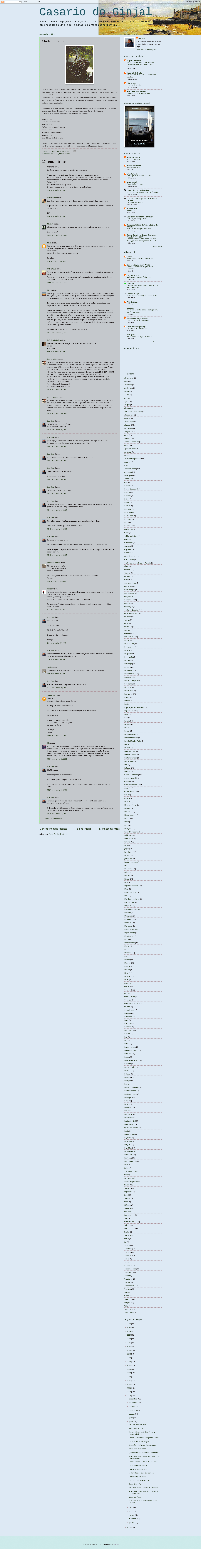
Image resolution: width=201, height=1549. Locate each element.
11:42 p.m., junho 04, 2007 (57, 479)
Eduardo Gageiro (131, 680)
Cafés (126, 532)
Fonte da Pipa (129, 751)
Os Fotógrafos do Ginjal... (138, 1469)
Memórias (128, 919)
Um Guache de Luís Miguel (139, 1441)
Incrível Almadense (131, 832)
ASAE (126, 465)
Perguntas (128, 1053)
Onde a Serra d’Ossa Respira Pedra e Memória (140, 268)
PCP (125, 1040)
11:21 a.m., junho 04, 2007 (57, 332)
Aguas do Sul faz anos (135, 184)
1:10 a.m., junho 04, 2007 (56, 261)
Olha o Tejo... (132, 83)
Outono (127, 1006)
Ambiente (128, 428)
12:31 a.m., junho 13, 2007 (57, 759)
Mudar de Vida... (135, 1497)
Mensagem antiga (109, 828)
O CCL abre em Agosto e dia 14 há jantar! (142, 192)
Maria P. (50, 224)
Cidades (55, 154)
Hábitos (127, 801)
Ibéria (126, 822)
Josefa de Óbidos (133, 159)
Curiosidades (129, 637)
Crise (126, 623)
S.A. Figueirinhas (130, 1171)
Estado (127, 697)
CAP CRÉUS (51, 269)
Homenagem (129, 815)
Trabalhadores (130, 1269)
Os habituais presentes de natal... (139, 93)
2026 (129, 1323)
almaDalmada (132, 174)
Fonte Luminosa (130, 758)
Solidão (127, 1225)
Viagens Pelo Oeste (134, 73)
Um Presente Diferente (138, 1465)
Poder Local (129, 1067)
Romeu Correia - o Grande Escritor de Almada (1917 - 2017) (141, 236)
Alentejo (127, 408)
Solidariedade (129, 1228)
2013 (129, 1373)
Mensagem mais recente (53, 828)
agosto (132, 1414)
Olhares (127, 990)
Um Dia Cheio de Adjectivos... (140, 1480)
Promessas (128, 1117)
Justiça (126, 855)
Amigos (127, 431)
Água (126, 401)
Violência (127, 1309)
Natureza (128, 976)
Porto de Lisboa (130, 1094)
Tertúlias (127, 1255)
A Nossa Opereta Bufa (137, 1425)
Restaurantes (129, 1151)
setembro (133, 1410)
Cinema (127, 573)
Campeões (128, 542)
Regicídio (127, 1138)
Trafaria (127, 1275)
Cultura (127, 633)
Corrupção (128, 606)
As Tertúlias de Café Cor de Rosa (141, 1473)
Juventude (128, 858)
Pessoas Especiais (131, 1060)
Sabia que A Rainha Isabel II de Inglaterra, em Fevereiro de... (142, 311)
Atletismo (128, 472)
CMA (126, 579)
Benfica (127, 505)
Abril (126, 381)
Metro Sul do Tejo (131, 929)
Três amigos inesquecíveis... (137, 219)
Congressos (129, 596)
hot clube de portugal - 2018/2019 (139, 336)
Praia (126, 1104)
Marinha (127, 912)
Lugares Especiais (131, 885)
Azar (126, 482)
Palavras (127, 1013)
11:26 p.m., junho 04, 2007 (57, 413)
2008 (129, 1392)
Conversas (128, 600)
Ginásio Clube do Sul (132, 784)
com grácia (131, 334)
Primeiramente (132, 302)
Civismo (127, 576)
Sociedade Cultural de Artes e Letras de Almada (142, 226)
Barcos (127, 492)
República (128, 1148)
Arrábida (127, 452)
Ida (48, 743)
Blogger (116, 1544)
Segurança (128, 1191)
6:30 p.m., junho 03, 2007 (56, 190)
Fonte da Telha (130, 754)
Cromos (127, 630)
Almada (127, 425)
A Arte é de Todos (136, 1428)
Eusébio (127, 704)
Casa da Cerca (129, 556)
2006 (129, 1527)
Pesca (126, 1057)
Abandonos (128, 378)
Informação (128, 838)
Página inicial (83, 828)
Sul (125, 1242)
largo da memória (134, 60)
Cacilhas (127, 526)
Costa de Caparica (131, 610)
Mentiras (127, 922)
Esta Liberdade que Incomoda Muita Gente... (143, 1501)
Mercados (128, 926)
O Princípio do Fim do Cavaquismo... (142, 1445)
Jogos (126, 848)
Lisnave (127, 875)
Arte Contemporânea (132, 458)
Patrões (127, 1033)
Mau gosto (128, 916)
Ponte (126, 1084)
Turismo (127, 1289)
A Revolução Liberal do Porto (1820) (140, 258)
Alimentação (129, 421)
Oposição (128, 1000)
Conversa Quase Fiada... (138, 1476)
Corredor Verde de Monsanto (138, 320)
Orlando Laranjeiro (131, 1003)
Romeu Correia (130, 1161)
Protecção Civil (130, 1121)
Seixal (126, 1195)
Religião (127, 1144)
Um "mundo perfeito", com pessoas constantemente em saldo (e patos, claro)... (140, 64)
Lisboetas (130, 308)
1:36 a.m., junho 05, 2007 (56, 581)
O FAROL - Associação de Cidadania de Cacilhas (142, 199)
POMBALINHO (132, 208)
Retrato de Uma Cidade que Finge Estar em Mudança (144, 1457)
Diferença (128, 663)
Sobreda (127, 1208)
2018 (129, 1354)
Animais (127, 438)
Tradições (128, 1272)
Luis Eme (50, 421)
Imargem (127, 828)
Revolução (128, 1154)
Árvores (127, 462)
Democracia (129, 643)
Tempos (127, 1252)
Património (128, 1030)
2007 (129, 1395)
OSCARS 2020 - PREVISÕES (137, 328)
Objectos (127, 983)
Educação (128, 684)
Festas (126, 744)
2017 (129, 1357)
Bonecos (127, 519)
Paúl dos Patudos (54, 340)
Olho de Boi (128, 993)
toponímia (128, 1265)
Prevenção (128, 1111)
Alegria (127, 405)
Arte (126, 455)
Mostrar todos (157, 246)
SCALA (126, 1188)
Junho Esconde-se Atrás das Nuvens (143, 1462)
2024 (129, 1331)
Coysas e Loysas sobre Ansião (138, 265)
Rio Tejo (127, 1158)
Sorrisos (127, 1235)
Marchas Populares (131, 899)
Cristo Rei (128, 626)
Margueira (128, 906)
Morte (126, 946)
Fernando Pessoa (131, 737)
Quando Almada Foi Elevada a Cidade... (144, 1452)
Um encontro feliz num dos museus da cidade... (141, 76)
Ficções (127, 747)
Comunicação (129, 589)
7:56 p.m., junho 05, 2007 (56, 659)
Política (127, 1077)
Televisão (128, 1248)
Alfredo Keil (128, 415)
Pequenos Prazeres (131, 1050)
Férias (126, 731)
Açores (127, 391)
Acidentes (128, 388)
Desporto (128, 653)
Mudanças (128, 953)
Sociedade (128, 1215)
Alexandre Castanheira (133, 411)
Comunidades (129, 593)
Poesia (126, 1070)
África (126, 398)
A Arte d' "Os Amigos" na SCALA (139, 228)
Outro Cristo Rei (135, 1484)
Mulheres (127, 956)
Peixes (126, 1043)
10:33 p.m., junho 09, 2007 (57, 687)
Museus (127, 963)
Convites (127, 603)
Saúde (126, 1185)
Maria (49, 243)
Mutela (127, 969)
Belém (126, 502)
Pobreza (127, 1064)
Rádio (126, 1131)
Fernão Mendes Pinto (132, 741)
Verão (126, 1296)
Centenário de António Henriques (140, 217)
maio (131, 1507)
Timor (126, 1259)
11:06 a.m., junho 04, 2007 (57, 282)
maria (49, 667)
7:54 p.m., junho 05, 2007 (56, 643)
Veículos (127, 1292)
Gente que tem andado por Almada (140, 176)
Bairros (127, 485)
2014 (129, 1369)
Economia (128, 677)
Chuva (126, 566)
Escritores (128, 694)
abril (131, 1511)
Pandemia (128, 1016)
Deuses (127, 660)
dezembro (133, 1399)
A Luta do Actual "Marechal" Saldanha (143, 1487)
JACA (126, 845)
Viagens (127, 1302)
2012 (129, 1376)
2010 (129, 1384)
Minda (49, 290)
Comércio (128, 586)
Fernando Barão (130, 734)
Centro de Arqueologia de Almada (137, 563)
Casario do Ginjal (95, 12)
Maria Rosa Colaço (131, 909)
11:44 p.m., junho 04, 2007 (57, 510)
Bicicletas (128, 509)
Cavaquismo (129, 559)
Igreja (126, 825)
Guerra (127, 798)
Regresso (128, 1141)
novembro (133, 1402)
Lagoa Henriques (131, 862)
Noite (126, 980)
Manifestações (130, 892)
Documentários (130, 673)
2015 (129, 1365)
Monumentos (129, 942)
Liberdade (128, 869)
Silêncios (127, 1205)
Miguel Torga (129, 932)
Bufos (126, 522)
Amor (126, 435)
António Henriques (131, 442)
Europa (127, 700)
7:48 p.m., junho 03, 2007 (56, 216)
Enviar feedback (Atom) (58, 834)
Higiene (127, 808)
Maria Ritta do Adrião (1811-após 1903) (142, 295)
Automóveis (129, 479)
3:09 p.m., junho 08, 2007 (56, 673)
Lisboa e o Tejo (133, 293)
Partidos (127, 1023)
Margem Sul (129, 902)
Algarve (127, 418)
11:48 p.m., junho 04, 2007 (57, 555)
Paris (126, 1020)
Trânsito (127, 1282)
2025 (129, 1327)
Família (127, 721)
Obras (126, 986)
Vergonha (128, 1299)
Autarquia (128, 475)
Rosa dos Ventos (53, 562)
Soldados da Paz (130, 1222)
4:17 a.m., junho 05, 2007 (56, 609)
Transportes (129, 1285)
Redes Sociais (129, 1134)
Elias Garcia (128, 690)
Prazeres (127, 1107)
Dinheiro (127, 667)
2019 (129, 1350)
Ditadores (128, 670)
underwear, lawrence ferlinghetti (139, 277)
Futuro (127, 771)
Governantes (129, 791)
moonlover (51, 695)
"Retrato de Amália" (134, 85)
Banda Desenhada (131, 489)
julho (131, 1418)
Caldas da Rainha (130, 536)
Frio (125, 764)
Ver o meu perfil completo (146, 49)
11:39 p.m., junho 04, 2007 (57, 429)
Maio (126, 889)
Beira (126, 499)
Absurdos (128, 384)
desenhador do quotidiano (137, 318)
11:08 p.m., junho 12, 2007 (57, 735)
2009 (129, 1388)
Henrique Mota (130, 805)
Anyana (127, 445)
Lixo (126, 882)
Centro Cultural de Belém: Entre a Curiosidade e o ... (142, 1433)
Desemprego (129, 647)
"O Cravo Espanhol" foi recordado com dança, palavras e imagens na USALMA (141, 240)
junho (131, 1421)
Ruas (126, 1164)
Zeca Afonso (129, 1312)
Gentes (127, 781)
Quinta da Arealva (131, 1127)
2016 (129, 1361)
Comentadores (130, 583)
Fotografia (128, 761)
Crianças (127, 616)
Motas (126, 949)
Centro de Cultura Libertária (138, 190)
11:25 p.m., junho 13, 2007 (57, 813)
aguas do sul (132, 182)
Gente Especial (130, 778)
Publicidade (128, 1124)
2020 (129, 1346)
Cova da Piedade (130, 613)
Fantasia (127, 724)
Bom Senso (128, 515)
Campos (127, 546)
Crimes (127, 620)
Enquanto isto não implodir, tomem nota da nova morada (142, 286)
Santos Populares (131, 1181)
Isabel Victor (52, 197)
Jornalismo (128, 852)
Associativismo (130, 468)
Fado (126, 714)
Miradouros (128, 936)
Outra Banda (129, 1010)
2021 (129, 1342)
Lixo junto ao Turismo (135, 202)
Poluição (127, 1080)
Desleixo (127, 650)
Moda (126, 939)
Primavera (128, 1114)
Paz (125, 1037)
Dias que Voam (133, 275)
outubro (132, 1406)
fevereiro (133, 1519)
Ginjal (126, 788)
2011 (129, 1380)
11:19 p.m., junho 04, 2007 (57, 389)
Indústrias (128, 835)
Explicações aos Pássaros (134, 707)
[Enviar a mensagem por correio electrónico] (74, 151)
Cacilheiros (128, 529)
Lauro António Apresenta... (137, 326)
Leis (125, 865)
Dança (126, 640)
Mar (125, 895)
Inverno (127, 842)
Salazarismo (129, 1178)
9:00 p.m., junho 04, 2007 (56, 351)
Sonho (126, 1232)
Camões (127, 539)
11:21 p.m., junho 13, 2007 (57, 790)
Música (62, 154)
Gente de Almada (131, 774)
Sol (125, 1218)
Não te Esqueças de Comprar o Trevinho (145, 1438)
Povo (126, 1101)
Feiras (126, 727)
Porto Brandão (130, 1090)
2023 (129, 1335)
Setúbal (127, 1198)
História (127, 811)
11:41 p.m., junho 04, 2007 (57, 446)
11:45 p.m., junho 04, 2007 (57, 529)
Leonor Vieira (52, 359)
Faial (126, 717)
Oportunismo (129, 996)
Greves (127, 795)
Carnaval (127, 553)
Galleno (50, 589)
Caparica (127, 549)
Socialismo (128, 1211)
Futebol (127, 768)
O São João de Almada (137, 1449)
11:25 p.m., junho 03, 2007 (57, 235)
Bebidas (127, 495)
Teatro (127, 1245)
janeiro (132, 1522)
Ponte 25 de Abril (131, 1087)
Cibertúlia (130, 283)
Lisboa (129, 256)
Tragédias (128, 1279)
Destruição (128, 657)
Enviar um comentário (53, 818)
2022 (129, 1339)
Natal (126, 973)
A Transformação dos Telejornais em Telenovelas (143, 1492)
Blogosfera (128, 512)
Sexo (126, 1201)
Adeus (126, 395)
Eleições (127, 687)
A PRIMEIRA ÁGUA (134, 167)
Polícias (127, 1074)
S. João (127, 1168)
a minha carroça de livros (136, 91)
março (132, 1515)
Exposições (128, 711)
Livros (126, 879)
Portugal (127, 1097)
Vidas (67, 154)
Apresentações (130, 448)
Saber (126, 1174)
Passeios (127, 1027)
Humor (127, 818)
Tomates (127, 1262)
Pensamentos (129, 1047)
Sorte (126, 1238)
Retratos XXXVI (132, 210)
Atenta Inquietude (134, 165)
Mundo (127, 959)
